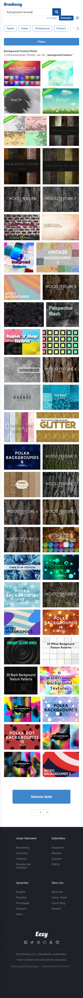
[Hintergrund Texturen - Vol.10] (64, 131)
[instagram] (44, 942)
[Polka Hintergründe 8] (60, 709)
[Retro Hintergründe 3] (22, 622)
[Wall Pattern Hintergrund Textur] (22, 227)
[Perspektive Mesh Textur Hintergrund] (62, 314)
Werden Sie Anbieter (23, 866)
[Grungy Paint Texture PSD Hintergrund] (22, 101)
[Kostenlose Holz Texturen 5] (60, 512)
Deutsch (21, 908)
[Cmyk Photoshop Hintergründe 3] (60, 737)
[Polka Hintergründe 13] (22, 595)
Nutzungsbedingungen (25, 966)
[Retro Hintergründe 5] (60, 764)
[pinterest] (38, 942)
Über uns (57, 891)
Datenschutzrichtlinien (55, 966)
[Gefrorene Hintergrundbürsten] (22, 567)
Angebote (58, 847)
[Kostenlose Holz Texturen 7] (60, 199)
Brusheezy (23, 847)
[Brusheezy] (13, 5)
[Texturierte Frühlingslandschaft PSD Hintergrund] (60, 101)
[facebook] (25, 942)
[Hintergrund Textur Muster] (19, 257)
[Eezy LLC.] (42, 935)
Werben (56, 853)
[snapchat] (51, 942)
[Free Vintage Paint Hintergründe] (60, 539)
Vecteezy (22, 853)
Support (57, 858)
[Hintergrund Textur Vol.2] (60, 166)
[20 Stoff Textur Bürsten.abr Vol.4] (22, 484)
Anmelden (66, 18)
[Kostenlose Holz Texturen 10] (22, 539)
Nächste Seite (41, 797)
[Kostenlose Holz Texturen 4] (22, 512)
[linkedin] (57, 942)
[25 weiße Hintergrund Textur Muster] (60, 651)
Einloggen (52, 18)
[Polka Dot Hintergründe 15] (22, 737)
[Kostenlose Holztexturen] (22, 199)
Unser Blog (58, 903)
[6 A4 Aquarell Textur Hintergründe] (59, 680)
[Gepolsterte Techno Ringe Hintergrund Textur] (22, 651)
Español (21, 897)
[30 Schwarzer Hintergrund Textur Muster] (21, 680)
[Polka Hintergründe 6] (22, 457)
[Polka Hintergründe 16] (60, 622)
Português (22, 903)
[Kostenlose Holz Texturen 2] (60, 484)
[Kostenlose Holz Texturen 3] (60, 457)
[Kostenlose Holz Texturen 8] (60, 287)
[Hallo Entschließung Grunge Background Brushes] (60, 227)
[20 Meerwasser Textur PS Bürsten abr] (60, 397)
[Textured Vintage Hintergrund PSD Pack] (25, 131)
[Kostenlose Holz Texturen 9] (60, 595)
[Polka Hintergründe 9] (60, 567)
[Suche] (56, 12)
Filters (41, 41)
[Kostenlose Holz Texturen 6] (60, 370)
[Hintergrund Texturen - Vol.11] (22, 166)
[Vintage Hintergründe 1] (57, 257)
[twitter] (32, 942)
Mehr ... (21, 914)
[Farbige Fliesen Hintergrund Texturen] (60, 342)
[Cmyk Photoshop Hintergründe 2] (22, 709)
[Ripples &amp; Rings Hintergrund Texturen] (22, 342)
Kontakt (56, 908)
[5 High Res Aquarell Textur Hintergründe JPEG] (19, 427)
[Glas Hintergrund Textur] (24, 314)
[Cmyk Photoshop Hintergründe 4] (22, 764)
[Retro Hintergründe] (22, 287)
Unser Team (59, 897)
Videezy (21, 858)
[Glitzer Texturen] (57, 427)
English (20, 891)
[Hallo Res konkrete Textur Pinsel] (22, 370)
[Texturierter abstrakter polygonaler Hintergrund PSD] (60, 73)
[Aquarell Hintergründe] (22, 73)
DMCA (56, 864)
